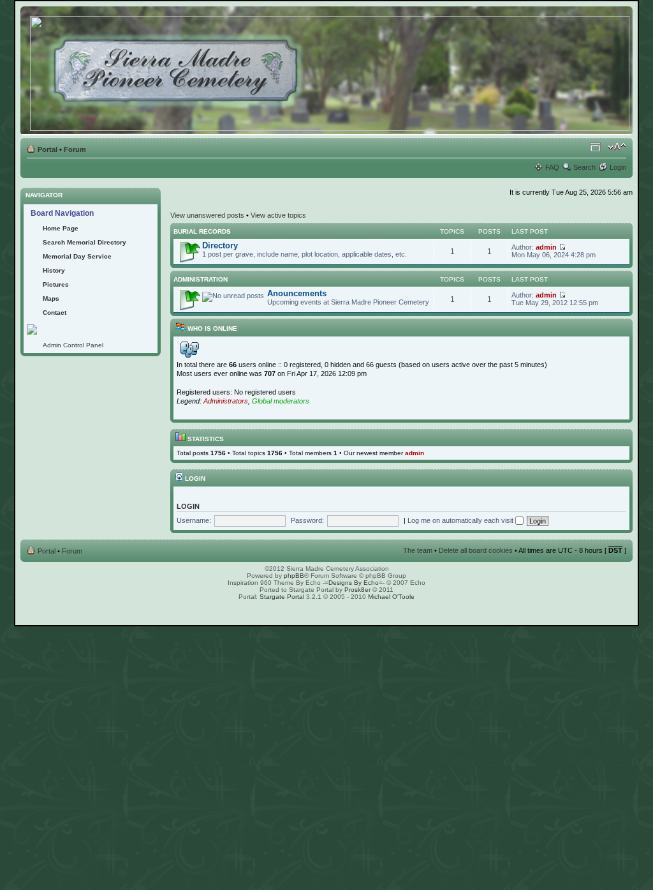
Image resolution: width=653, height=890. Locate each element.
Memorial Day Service (77, 256)
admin (546, 247)
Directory (220, 245)
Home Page (60, 228)
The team (417, 550)
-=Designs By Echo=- (354, 582)
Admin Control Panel (73, 345)
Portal (47, 149)
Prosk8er (357, 589)
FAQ (552, 167)
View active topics (278, 215)
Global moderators (280, 401)
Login (618, 167)
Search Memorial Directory (84, 242)
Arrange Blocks (595, 147)
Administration (200, 279)
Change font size (617, 147)
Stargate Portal (282, 596)
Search (584, 167)
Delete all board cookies (476, 550)
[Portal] (331, 71)
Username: (194, 520)
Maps (51, 298)
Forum (75, 149)
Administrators (225, 401)
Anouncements (296, 293)
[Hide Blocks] (24, 184)
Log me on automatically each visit (461, 520)
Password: (307, 520)
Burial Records (202, 231)
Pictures (56, 284)
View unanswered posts (207, 215)
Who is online (211, 328)
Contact (54, 312)
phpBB (294, 575)
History (54, 270)
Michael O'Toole (391, 596)
